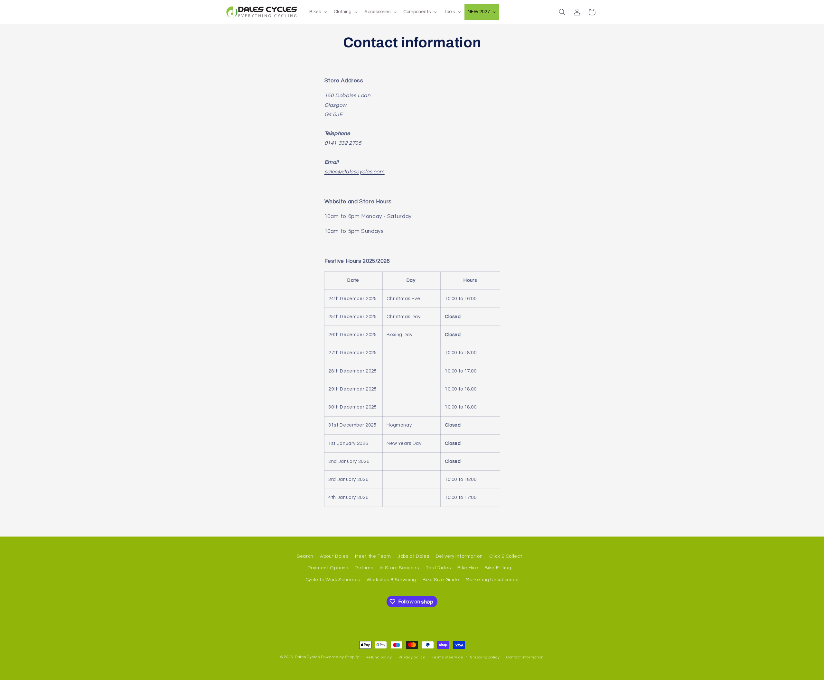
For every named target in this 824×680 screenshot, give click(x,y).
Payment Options (328, 567)
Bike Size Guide (441, 579)
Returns (364, 567)
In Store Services (399, 567)
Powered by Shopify (340, 657)
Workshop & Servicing (391, 579)
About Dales (334, 556)
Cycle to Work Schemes (332, 579)
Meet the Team (373, 556)
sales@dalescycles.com (354, 172)
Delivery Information (459, 556)
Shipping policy (485, 657)
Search (305, 556)
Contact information (525, 657)
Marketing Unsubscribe (492, 579)
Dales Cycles (307, 657)
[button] (562, 12)
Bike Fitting (498, 567)
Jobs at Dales (413, 556)
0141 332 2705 (342, 143)
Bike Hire (467, 567)
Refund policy (379, 657)
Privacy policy (411, 657)
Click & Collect (505, 556)
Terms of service (448, 657)
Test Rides (438, 567)
